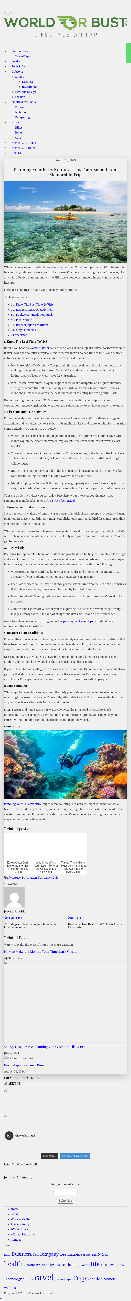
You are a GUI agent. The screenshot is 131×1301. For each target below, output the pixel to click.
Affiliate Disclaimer (23, 1234)
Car (35, 1254)
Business (27, 82)
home (61, 1264)
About (15, 1214)
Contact (16, 1239)
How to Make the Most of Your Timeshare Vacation (42, 951)
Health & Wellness (24, 102)
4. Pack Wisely (21, 320)
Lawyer (84, 1265)
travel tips (63, 1279)
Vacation (95, 1278)
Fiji (40, 877)
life (95, 1264)
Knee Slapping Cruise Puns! (24, 1065)
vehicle (110, 1279)
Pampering (22, 117)
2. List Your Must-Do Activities (31, 310)
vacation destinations (60, 267)
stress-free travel (63, 501)
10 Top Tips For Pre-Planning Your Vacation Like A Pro (44, 1046)
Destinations (20, 51)
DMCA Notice (19, 1229)
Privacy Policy (20, 1224)
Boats (18, 132)
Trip (56, 877)
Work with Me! (21, 1219)
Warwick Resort (40, 348)
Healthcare (32, 1265)
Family (96, 1254)
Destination (29, 877)
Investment (29, 87)
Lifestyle (17, 71)
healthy (48, 1264)
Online (120, 1265)
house (73, 1264)
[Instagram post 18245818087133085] (95, 1144)
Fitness (19, 107)
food (105, 1254)
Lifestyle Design (25, 92)
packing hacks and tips (78, 621)
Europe (86, 1254)
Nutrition (21, 112)
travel (48, 877)
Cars (18, 137)
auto (7, 1254)
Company (49, 1254)
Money (19, 77)
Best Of (16, 153)
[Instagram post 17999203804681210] (35, 1144)
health (13, 1264)
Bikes (18, 127)
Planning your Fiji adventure (23, 804)
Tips (26, 1279)
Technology (13, 1279)
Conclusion (19, 335)
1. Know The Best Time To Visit (32, 304)
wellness (10, 1287)
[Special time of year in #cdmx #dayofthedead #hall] (35, 1149)
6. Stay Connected (23, 330)
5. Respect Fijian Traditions (29, 325)
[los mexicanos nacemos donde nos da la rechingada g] (95, 1149)
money (107, 1264)
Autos (15, 122)
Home (15, 1209)
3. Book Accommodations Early (32, 314)
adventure (14, 877)
